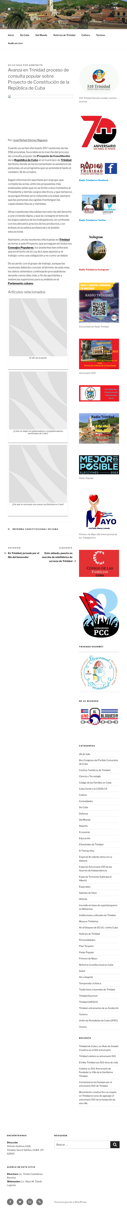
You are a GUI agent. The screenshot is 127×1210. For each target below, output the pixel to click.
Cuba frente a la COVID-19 (93, 788)
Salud (82, 970)
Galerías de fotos (88, 892)
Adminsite (36, 65)
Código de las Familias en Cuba (95, 782)
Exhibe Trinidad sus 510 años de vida (98, 1062)
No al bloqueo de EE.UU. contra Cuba (98, 927)
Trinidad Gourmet (88, 995)
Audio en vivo (15, 43)
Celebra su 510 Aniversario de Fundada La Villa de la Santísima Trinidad (96, 1072)
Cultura (86, 35)
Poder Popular (86, 952)
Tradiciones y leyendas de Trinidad (97, 989)
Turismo (100, 35)
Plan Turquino (86, 946)
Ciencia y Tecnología (90, 776)
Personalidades (87, 939)
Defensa (83, 813)
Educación (84, 838)
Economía (84, 832)
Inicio (11, 35)
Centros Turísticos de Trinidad (94, 770)
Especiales (84, 886)
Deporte (83, 825)
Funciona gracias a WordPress (70, 1202)
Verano (83, 1026)
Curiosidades (86, 801)
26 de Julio (84, 754)
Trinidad (66, 160)
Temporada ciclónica (90, 983)
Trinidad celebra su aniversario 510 (97, 1056)
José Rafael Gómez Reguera (30, 140)
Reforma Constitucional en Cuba (36, 529)
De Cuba (24, 35)
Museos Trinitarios (88, 921)
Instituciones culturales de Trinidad (97, 915)
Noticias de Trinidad (64, 35)
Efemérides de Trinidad (91, 844)
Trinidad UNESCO (88, 1001)
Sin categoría (86, 977)
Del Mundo (41, 35)
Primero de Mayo (88, 958)
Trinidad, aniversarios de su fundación (99, 1008)
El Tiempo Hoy (86, 850)
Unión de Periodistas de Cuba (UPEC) (98, 1020)
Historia (83, 899)
